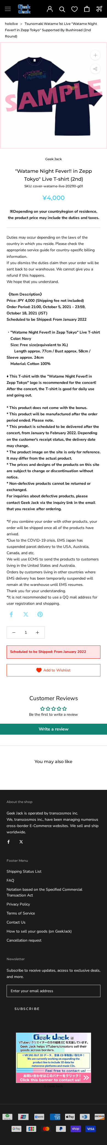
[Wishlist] (74, 9)
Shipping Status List (24, 871)
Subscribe (27, 1009)
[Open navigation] (8, 9)
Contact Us (16, 922)
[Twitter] (26, 614)
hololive (11, 24)
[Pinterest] (40, 614)
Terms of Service (21, 913)
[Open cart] (87, 9)
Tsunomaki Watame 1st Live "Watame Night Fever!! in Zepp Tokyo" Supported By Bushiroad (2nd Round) (51, 30)
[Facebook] (11, 614)
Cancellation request (24, 940)
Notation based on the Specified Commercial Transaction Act (44, 892)
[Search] (62, 9)
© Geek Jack (53, 1086)
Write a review (54, 729)
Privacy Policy (18, 904)
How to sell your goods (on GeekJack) (39, 931)
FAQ (10, 880)
